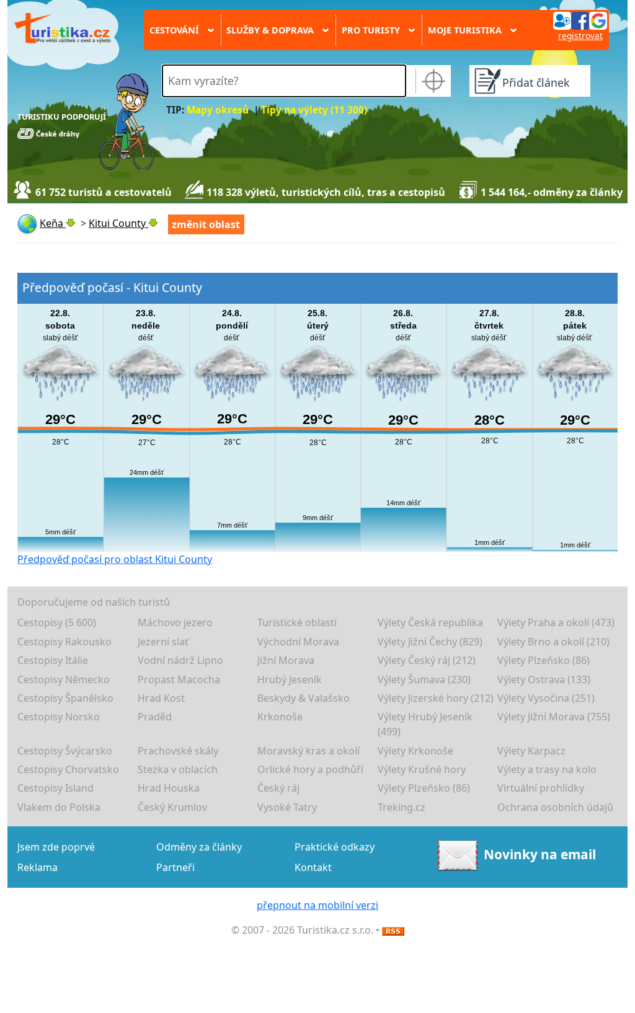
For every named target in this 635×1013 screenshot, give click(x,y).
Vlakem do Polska (58, 807)
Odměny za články (199, 847)
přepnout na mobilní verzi (317, 905)
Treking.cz (401, 807)
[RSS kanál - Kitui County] (393, 930)
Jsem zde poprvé (56, 847)
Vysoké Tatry (287, 807)
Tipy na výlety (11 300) (314, 110)
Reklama (37, 867)
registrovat (580, 36)
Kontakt (313, 867)
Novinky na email (540, 854)
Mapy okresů (218, 110)
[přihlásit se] (579, 20)
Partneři (175, 867)
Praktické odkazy (335, 847)
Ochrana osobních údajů (555, 807)
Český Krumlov (172, 807)
